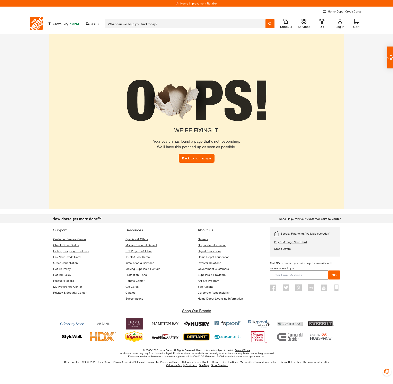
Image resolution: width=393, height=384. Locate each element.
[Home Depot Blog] (311, 287)
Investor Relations (209, 263)
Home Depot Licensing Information (220, 298)
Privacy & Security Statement (129, 362)
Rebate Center (135, 280)
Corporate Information (212, 245)
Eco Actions (205, 286)
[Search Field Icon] (269, 23)
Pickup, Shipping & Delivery (71, 251)
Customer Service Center (69, 239)
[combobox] (185, 23)
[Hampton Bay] (165, 323)
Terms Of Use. (242, 350)
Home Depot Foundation (213, 257)
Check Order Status (66, 245)
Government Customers (213, 268)
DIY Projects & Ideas (138, 251)
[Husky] (196, 323)
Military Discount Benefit (141, 245)
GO (334, 275)
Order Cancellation (65, 263)
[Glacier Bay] (290, 323)
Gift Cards (132, 286)
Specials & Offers (136, 239)
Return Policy (62, 268)
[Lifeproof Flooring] (228, 323)
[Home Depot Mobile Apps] (336, 287)
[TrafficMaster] (165, 337)
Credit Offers (282, 248)
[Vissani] (103, 323)
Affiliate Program (208, 280)
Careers (203, 239)
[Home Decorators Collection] (134, 323)
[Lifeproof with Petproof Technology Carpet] (259, 323)
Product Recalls (63, 280)
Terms (150, 362)
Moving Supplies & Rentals (142, 268)
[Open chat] (390, 57)
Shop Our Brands (196, 310)
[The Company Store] (72, 323)
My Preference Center (67, 286)
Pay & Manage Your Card (290, 242)
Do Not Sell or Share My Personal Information (305, 362)
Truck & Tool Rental (137, 257)
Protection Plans (136, 274)
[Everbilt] (321, 323)
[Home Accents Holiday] (259, 337)
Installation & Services (139, 263)
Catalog (130, 292)
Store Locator (71, 362)
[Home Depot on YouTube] (324, 287)
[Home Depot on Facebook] (273, 287)
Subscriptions (134, 298)
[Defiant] (196, 337)
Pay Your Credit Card (66, 257)
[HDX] (103, 337)
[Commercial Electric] (290, 337)
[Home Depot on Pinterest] (298, 287)
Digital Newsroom (209, 251)
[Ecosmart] (228, 337)
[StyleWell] (72, 337)
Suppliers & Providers (212, 274)
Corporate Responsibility (213, 292)
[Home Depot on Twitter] (286, 287)
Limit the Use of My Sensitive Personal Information (249, 362)
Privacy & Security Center (70, 292)
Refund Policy (62, 274)
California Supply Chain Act (181, 365)
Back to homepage (196, 158)
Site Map (204, 365)
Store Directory (219, 365)
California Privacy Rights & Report (200, 362)
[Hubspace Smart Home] (321, 337)
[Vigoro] (134, 337)
